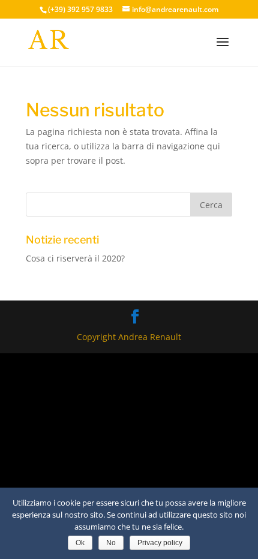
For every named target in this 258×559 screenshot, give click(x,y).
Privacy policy (159, 543)
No (111, 543)
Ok (80, 543)
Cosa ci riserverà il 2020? (75, 258)
